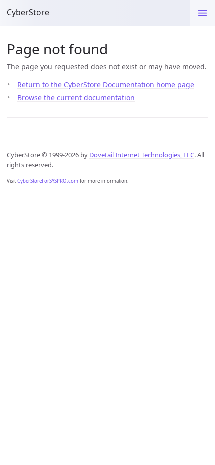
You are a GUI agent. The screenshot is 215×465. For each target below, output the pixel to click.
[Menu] (202, 13)
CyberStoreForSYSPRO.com (48, 181)
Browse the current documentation (76, 97)
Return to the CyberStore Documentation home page (106, 84)
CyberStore (28, 12)
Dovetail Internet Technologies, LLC (142, 154)
